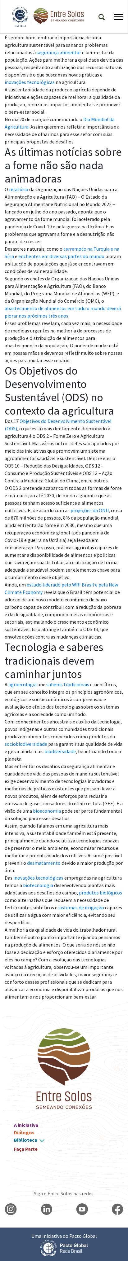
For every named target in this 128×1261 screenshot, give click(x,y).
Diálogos (24, 1132)
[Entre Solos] (45, 17)
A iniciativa (26, 1125)
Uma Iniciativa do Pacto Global (64, 1236)
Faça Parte (26, 1149)
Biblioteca (25, 1140)
